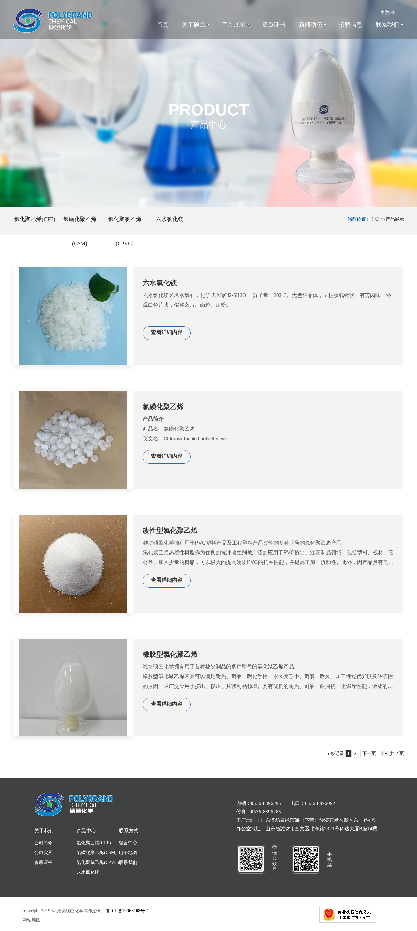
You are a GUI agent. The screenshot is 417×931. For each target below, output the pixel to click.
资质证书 (43, 862)
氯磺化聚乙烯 (163, 407)
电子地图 (128, 852)
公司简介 (43, 842)
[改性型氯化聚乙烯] (73, 564)
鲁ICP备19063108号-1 (127, 911)
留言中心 (128, 842)
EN (393, 12)
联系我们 (128, 862)
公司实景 (43, 852)
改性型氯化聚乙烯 (170, 530)
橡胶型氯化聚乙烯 (170, 654)
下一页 (369, 753)
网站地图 (31, 919)
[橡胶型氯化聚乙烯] (73, 687)
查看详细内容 (166, 332)
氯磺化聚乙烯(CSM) (97, 852)
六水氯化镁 (160, 283)
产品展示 (395, 219)
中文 (385, 12)
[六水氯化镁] (73, 316)
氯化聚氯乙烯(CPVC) (98, 862)
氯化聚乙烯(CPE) (94, 842)
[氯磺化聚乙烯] (73, 440)
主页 (374, 219)
